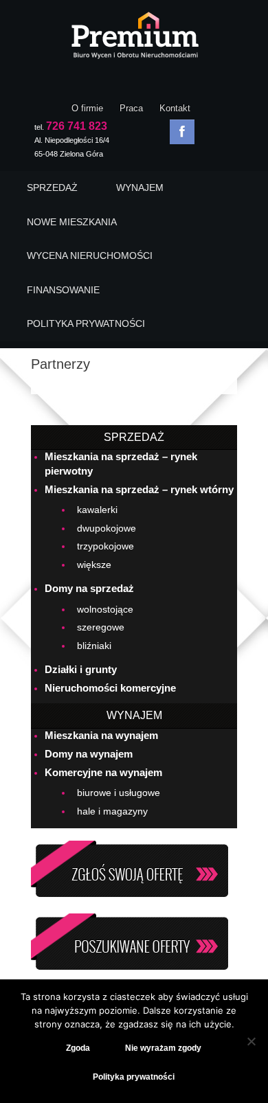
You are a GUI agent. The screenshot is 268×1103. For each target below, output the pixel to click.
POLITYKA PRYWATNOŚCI (86, 323)
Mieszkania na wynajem (101, 735)
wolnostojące (105, 609)
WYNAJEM (140, 187)
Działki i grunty (81, 669)
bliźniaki (94, 645)
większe (94, 564)
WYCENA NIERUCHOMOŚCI (90, 255)
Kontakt (174, 108)
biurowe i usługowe (118, 792)
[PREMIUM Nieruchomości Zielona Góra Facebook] (182, 132)
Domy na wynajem (89, 754)
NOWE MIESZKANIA (72, 221)
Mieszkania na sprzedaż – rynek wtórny (139, 489)
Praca (131, 108)
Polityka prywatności (134, 1077)
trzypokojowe (105, 546)
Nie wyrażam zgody (163, 1048)
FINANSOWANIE (63, 289)
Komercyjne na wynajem (103, 772)
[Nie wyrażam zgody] (251, 1041)
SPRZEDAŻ (52, 187)
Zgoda (78, 1048)
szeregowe (100, 627)
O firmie (87, 108)
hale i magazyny (112, 811)
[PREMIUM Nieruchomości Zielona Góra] (134, 39)
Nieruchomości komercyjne (110, 688)
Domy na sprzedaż (89, 588)
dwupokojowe (106, 528)
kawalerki (97, 509)
